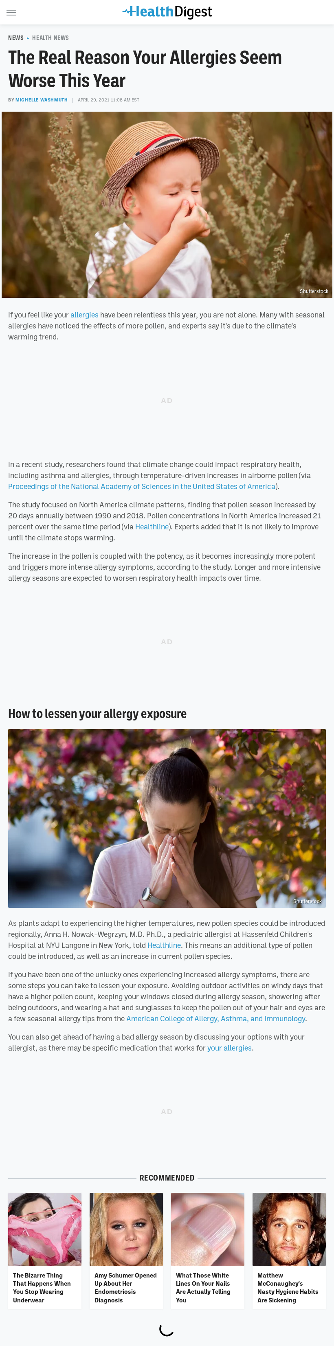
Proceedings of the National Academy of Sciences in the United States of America (141, 486)
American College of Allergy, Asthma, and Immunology (215, 1018)
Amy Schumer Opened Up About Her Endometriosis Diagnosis (125, 1287)
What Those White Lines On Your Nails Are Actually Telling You (203, 1287)
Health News (50, 38)
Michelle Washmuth (41, 100)
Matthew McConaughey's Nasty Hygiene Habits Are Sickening (288, 1287)
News (16, 38)
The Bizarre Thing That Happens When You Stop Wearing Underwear (42, 1287)
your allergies (229, 1047)
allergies (84, 314)
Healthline (152, 526)
